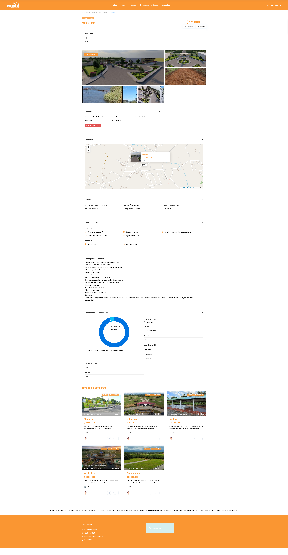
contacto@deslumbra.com (93, 536)
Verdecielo (89, 473)
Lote (88, 12)
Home (83, 12)
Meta (96, 120)
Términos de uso (155, 528)
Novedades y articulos (149, 5)
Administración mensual (152, 336)
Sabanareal (132, 419)
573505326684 (274, 5)
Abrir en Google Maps (93, 125)
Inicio (115, 5)
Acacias (145, 154)
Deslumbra (88, 540)
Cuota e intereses (150, 319)
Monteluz (88, 419)
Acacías (94, 12)
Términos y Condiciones (198, 551)
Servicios (166, 5)
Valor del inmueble (150, 345)
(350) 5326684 (89, 533)
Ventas (85, 18)
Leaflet (183, 188)
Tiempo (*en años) (91, 363)
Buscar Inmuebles (129, 5)
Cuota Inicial (148, 354)
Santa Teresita (103, 12)
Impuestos (147, 326)
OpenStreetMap (191, 188)
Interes (87, 373)
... (114, 429)
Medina (173, 419)
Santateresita (133, 473)
